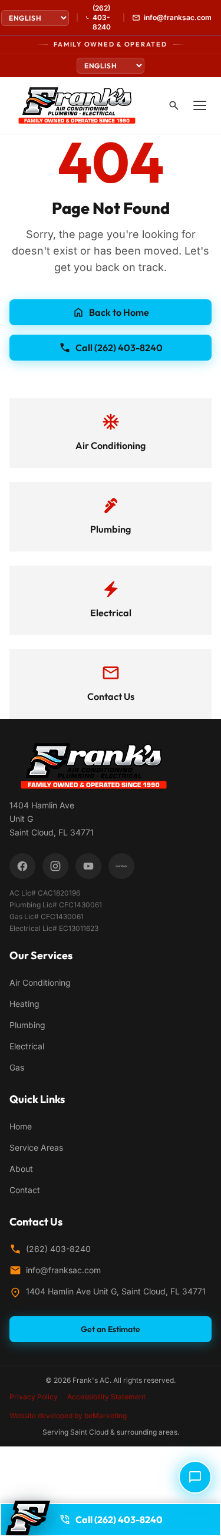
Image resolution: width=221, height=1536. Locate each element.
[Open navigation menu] (200, 105)
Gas (16, 1067)
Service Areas (36, 1147)
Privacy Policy (33, 1396)
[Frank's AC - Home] (76, 105)
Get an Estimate (110, 1329)
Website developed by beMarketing (68, 1415)
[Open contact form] (195, 1477)
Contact (24, 1190)
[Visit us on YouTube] (88, 866)
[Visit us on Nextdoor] (121, 866)
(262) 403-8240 (58, 1249)
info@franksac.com (63, 1270)
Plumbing (27, 1025)
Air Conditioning (40, 982)
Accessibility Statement (106, 1396)
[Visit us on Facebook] (22, 866)
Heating (24, 1004)
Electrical (26, 1046)
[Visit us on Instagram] (55, 866)
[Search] (174, 105)
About (21, 1169)
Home (20, 1126)
